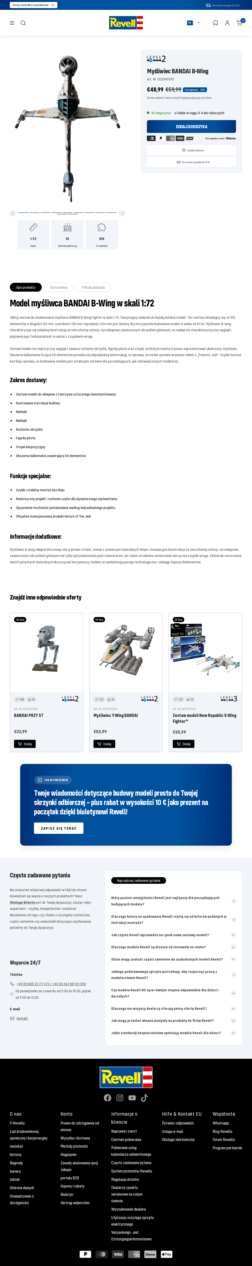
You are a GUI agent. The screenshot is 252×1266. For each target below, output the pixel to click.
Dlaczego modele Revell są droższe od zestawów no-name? (158, 946)
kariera (15, 1171)
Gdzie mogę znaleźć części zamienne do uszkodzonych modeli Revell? (167, 959)
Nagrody (16, 1163)
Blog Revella (222, 1131)
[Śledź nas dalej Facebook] (107, 1098)
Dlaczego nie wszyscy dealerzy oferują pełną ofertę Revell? (159, 1008)
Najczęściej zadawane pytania (138, 880)
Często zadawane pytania (131, 1162)
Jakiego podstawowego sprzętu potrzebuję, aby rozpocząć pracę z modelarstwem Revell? (164, 974)
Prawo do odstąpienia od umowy (80, 1126)
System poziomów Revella (131, 1171)
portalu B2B (70, 1178)
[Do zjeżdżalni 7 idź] (89, 212)
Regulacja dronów (125, 1179)
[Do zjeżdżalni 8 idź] (100, 212)
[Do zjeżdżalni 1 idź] (23, 212)
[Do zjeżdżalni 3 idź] (45, 212)
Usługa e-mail (172, 1131)
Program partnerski (227, 1148)
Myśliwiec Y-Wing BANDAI (116, 715)
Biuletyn (67, 1194)
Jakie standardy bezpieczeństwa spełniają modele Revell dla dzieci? (166, 1032)
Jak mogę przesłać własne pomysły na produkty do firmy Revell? (162, 1020)
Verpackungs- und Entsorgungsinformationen (131, 1236)
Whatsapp (221, 1123)
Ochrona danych (22, 1187)
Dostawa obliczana (191, 97)
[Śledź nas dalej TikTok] (144, 1098)
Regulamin (69, 1154)
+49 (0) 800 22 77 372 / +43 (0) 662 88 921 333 (51, 983)
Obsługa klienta (22, 902)
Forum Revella (224, 1139)
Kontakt (22, 1018)
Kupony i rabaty (72, 1186)
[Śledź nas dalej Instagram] (120, 1098)
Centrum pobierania (126, 1139)
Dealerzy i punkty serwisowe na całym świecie (126, 1194)
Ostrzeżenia (58, 287)
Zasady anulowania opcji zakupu (79, 1166)
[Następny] (122, 213)
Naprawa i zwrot (124, 1131)
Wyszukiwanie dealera (128, 1209)
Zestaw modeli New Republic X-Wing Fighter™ (204, 718)
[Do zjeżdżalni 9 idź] (112, 212)
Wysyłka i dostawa (75, 1138)
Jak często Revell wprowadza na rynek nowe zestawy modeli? (160, 934)
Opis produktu (26, 287)
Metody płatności (74, 1146)
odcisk (15, 1179)
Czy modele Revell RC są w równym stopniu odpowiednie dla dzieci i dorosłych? (165, 993)
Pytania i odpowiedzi (178, 1123)
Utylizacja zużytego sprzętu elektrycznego (132, 1221)
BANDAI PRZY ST (29, 715)
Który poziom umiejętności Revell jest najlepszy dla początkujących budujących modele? (165, 900)
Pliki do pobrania (93, 287)
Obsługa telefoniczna (178, 1139)
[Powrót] (13, 213)
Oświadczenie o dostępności (22, 1199)
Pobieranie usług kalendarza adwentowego (131, 1151)
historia (15, 1154)
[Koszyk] (239, 23)
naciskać (16, 1146)
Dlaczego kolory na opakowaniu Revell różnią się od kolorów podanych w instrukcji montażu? (168, 919)
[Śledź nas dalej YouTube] (132, 1098)
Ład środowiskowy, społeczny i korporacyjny (28, 1135)
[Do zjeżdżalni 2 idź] (34, 212)
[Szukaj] (23, 23)
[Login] (227, 23)
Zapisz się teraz (59, 828)
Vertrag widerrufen (75, 1202)
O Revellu (17, 1123)
